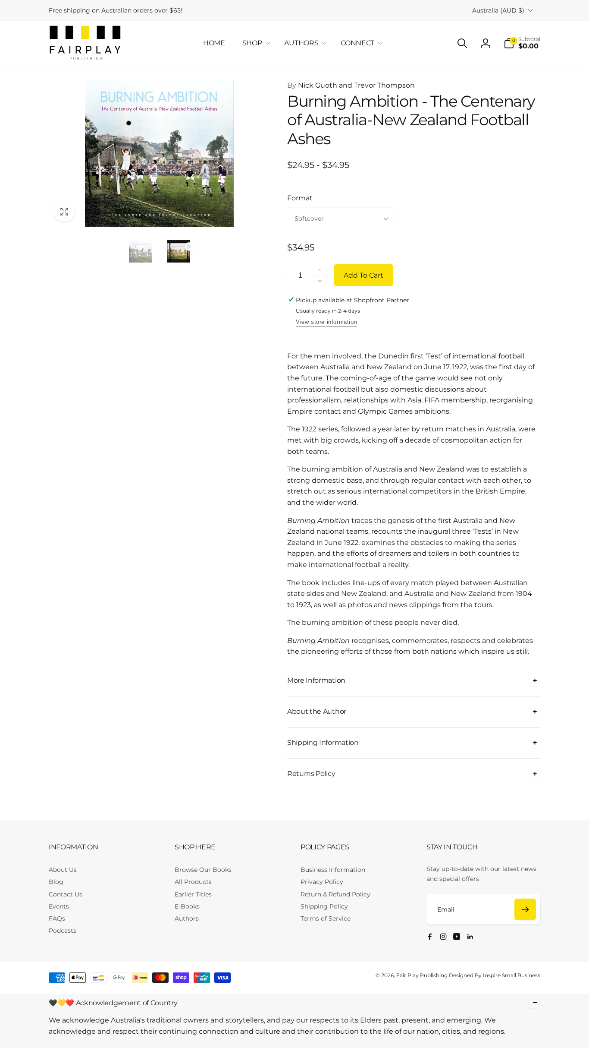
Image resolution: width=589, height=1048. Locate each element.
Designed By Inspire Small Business (494, 975)
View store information (326, 322)
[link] (115, 10)
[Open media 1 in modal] (159, 154)
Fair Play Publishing (422, 975)
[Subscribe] (525, 909)
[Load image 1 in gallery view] (140, 251)
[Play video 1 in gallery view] (178, 251)
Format (300, 198)
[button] (255, 43)
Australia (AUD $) (498, 10)
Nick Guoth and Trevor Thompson (351, 85)
